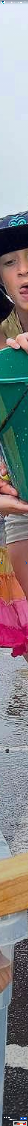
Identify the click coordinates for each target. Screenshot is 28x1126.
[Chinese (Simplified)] (18, 1124)
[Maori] (15, 1124)
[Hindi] (21, 1124)
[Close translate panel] (25, 1122)
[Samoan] (24, 1124)
